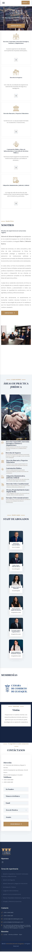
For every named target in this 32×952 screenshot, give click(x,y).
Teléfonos (7, 777)
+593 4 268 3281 (8, 915)
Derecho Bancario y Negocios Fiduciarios (17, 461)
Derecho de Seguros (13, 453)
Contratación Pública (13, 468)
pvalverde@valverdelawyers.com (13, 922)
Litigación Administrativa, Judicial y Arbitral (15, 477)
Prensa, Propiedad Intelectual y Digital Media (17, 491)
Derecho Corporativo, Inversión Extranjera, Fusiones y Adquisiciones (17, 443)
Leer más (8, 450)
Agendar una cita (16, 25)
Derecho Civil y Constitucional (17, 484)
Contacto (24, 2)
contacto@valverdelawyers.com (13, 919)
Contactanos (9, 313)
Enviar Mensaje (15, 824)
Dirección (7, 763)
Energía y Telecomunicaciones (17, 498)
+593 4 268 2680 (8, 912)
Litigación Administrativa (10, 890)
